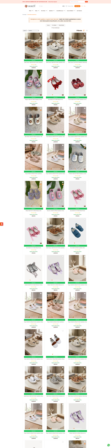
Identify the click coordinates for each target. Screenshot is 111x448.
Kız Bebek (54, 25)
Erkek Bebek (61, 25)
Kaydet (86, 1)
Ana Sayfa (24, 14)
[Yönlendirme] (66, 6)
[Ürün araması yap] (39, 6)
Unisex (48, 25)
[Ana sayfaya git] (30, 6)
